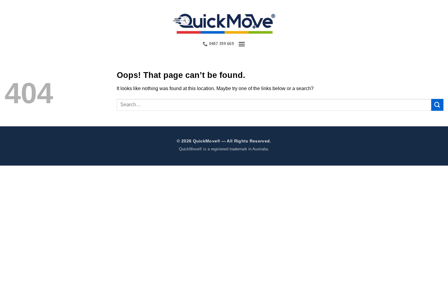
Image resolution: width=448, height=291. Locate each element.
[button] (241, 44)
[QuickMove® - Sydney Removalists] (224, 23)
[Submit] (437, 105)
